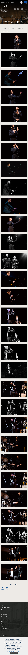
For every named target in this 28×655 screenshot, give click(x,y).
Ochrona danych (4, 623)
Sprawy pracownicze (5, 619)
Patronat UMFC (4, 628)
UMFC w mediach (4, 635)
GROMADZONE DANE (13, 651)
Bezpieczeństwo (4, 614)
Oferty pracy (3, 609)
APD (2, 621)
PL (10, 9)
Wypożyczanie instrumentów (6, 633)
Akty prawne (3, 605)
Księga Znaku (3, 626)
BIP (1, 612)
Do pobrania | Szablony (5, 616)
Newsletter (3, 630)
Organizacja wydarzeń (5, 607)
